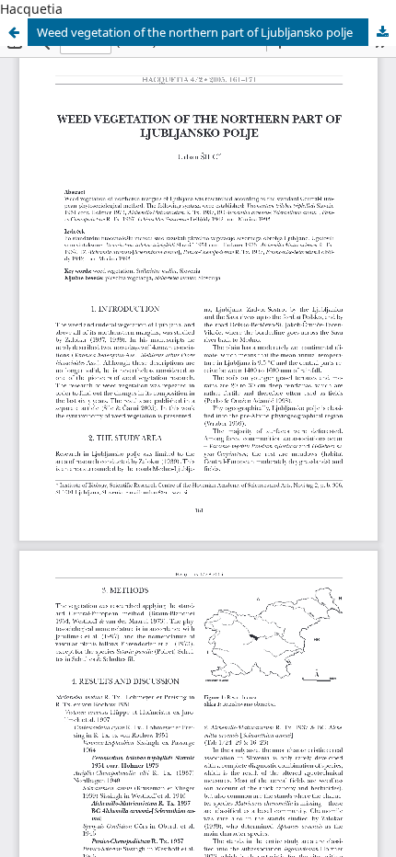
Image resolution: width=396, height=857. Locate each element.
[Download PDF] (382, 32)
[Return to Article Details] (14, 32)
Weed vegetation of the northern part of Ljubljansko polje (195, 32)
